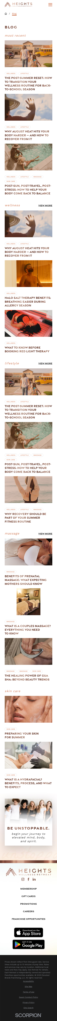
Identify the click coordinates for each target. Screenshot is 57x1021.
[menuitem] (28, 981)
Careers (28, 911)
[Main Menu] (50, 5)
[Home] (18, 4)
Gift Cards (28, 896)
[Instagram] (22, 880)
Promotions (28, 903)
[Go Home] (6, 14)
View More (45, 205)
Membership (28, 888)
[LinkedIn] (34, 880)
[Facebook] (28, 880)
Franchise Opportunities (28, 918)
